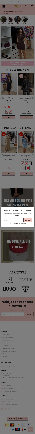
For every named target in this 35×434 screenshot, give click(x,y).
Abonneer (28, 220)
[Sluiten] (32, 209)
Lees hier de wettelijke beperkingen (17, 223)
